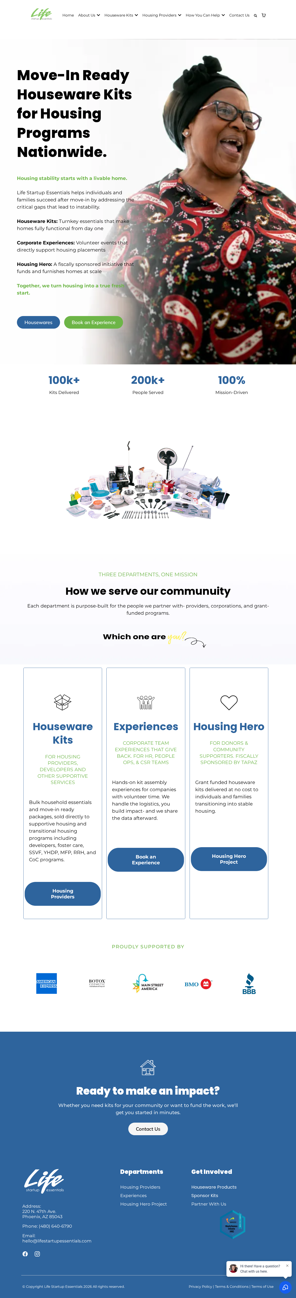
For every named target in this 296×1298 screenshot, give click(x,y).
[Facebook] (25, 1254)
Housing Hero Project (143, 1204)
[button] (98, 15)
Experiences (133, 1195)
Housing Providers (140, 1187)
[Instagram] (37, 1254)
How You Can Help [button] (203, 15)
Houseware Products (214, 1187)
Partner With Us (208, 1204)
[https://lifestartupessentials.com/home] (41, 15)
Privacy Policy (200, 1287)
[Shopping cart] (264, 15)
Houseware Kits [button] (119, 15)
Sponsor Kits (204, 1196)
